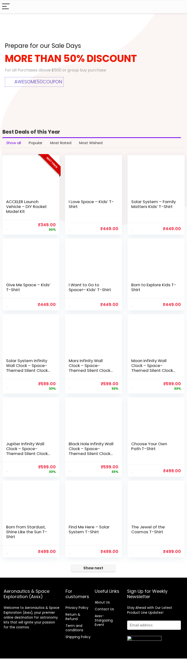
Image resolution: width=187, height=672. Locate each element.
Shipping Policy (78, 636)
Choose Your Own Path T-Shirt (149, 446)
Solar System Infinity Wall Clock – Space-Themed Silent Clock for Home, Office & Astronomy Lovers (27, 370)
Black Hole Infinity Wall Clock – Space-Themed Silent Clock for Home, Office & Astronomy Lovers (91, 453)
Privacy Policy (76, 607)
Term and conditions (74, 627)
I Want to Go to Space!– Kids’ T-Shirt (90, 287)
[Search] (179, 6)
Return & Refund (72, 616)
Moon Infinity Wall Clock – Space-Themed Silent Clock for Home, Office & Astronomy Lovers (152, 370)
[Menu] (6, 6)
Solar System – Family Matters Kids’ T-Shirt (153, 204)
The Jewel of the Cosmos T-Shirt (148, 529)
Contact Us (104, 609)
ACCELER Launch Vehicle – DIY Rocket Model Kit (26, 206)
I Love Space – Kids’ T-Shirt (91, 204)
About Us (102, 602)
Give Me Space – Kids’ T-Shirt (28, 287)
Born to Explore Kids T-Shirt (153, 287)
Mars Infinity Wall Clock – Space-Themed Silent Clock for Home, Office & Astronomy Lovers (89, 370)
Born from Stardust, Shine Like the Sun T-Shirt (26, 532)
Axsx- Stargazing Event (104, 620)
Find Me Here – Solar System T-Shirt (89, 529)
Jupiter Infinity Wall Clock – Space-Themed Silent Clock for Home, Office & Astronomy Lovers (27, 453)
